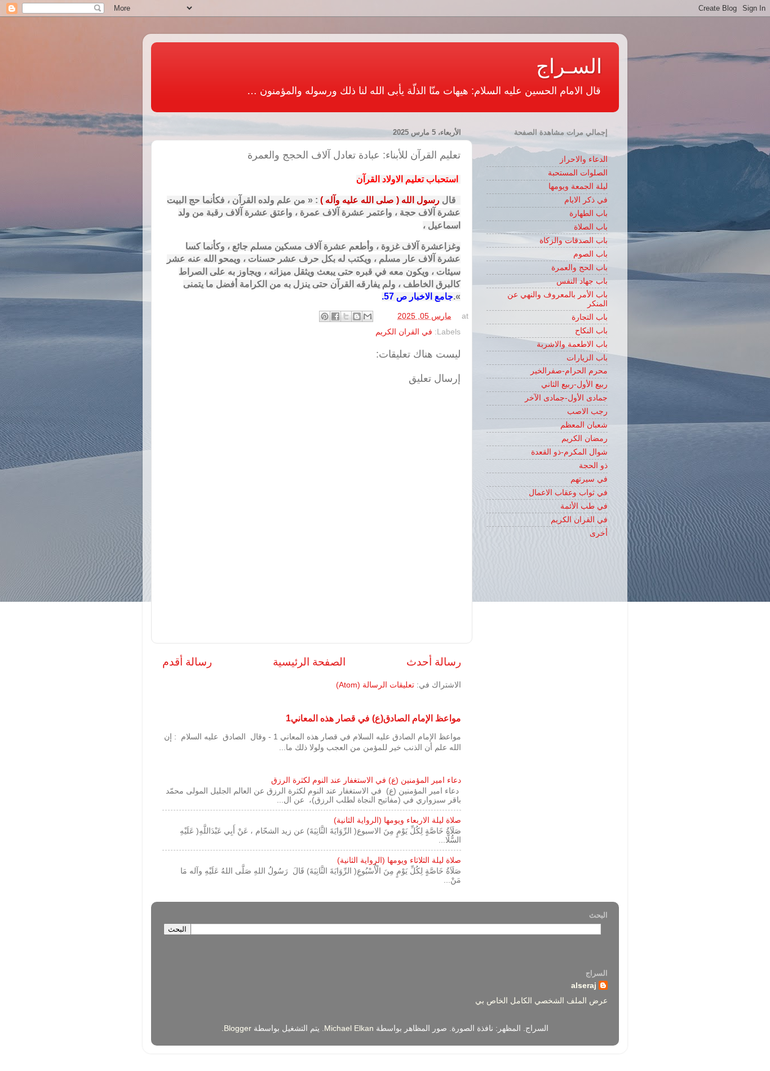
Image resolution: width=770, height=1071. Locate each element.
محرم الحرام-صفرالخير (569, 371)
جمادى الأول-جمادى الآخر (566, 398)
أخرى (599, 533)
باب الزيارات (587, 358)
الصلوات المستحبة (578, 173)
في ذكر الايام (586, 200)
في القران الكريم (403, 332)
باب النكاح (591, 331)
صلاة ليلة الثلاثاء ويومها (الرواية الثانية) (399, 860)
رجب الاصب (587, 411)
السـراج (569, 66)
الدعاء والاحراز (584, 159)
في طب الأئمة (584, 506)
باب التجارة (590, 317)
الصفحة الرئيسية (309, 662)
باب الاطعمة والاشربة (572, 344)
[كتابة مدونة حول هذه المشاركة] (356, 316)
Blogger (237, 1028)
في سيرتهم (589, 479)
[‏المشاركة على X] (346, 316)
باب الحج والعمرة (579, 267)
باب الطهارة (588, 213)
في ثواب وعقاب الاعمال (568, 492)
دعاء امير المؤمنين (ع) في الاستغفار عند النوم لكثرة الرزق (366, 780)
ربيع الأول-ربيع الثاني (574, 384)
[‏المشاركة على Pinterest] (324, 316)
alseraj (583, 985)
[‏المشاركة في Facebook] (335, 316)
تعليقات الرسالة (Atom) (375, 685)
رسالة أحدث (433, 662)
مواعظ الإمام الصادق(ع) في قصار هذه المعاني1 (373, 718)
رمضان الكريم (584, 438)
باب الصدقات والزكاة (573, 240)
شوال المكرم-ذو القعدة (569, 452)
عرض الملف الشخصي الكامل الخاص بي (541, 1001)
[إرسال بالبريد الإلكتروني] (367, 316)
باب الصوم (590, 254)
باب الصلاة (591, 227)
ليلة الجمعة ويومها (578, 186)
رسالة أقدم (187, 662)
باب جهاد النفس (582, 281)
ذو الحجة (593, 465)
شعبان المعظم (584, 425)
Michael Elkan (349, 1028)
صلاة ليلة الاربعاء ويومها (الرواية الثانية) (397, 820)
